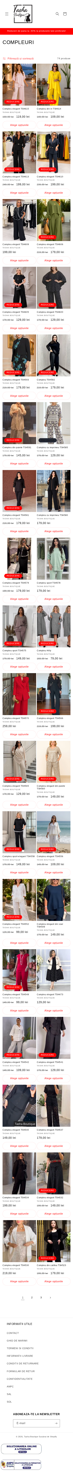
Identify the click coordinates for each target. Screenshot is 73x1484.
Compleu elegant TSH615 (16, 109)
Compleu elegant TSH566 (50, 718)
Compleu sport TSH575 (14, 650)
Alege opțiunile (19, 125)
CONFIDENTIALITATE (19, 1379)
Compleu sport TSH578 (49, 583)
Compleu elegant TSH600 (50, 312)
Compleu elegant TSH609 (16, 244)
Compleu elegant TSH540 (16, 1130)
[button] (7, 14)
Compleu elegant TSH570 (16, 718)
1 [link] (23, 1297)
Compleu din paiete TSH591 (17, 447)
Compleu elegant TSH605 (16, 312)
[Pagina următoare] (50, 1297)
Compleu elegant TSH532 (50, 1197)
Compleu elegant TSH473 (50, 994)
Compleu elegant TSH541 (50, 1062)
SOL (9, 1401)
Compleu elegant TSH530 (16, 1265)
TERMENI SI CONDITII (20, 1348)
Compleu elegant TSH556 (50, 856)
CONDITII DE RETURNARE (23, 1363)
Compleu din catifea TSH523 (51, 1265)
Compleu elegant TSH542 (16, 1062)
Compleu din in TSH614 (49, 109)
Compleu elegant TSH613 (16, 177)
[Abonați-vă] (56, 1423)
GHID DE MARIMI (17, 1340)
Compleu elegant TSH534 (16, 1197)
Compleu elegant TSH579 (16, 583)
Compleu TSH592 (46, 380)
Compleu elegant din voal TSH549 (50, 925)
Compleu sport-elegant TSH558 (19, 856)
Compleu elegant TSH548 (16, 994)
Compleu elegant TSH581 (16, 515)
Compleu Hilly (44, 650)
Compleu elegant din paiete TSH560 (51, 787)
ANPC (10, 1386)
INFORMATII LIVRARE (20, 1356)
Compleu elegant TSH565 (16, 786)
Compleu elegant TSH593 (16, 380)
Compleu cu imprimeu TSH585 (52, 447)
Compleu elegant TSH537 (50, 1130)
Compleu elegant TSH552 (16, 924)
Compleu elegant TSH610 (50, 177)
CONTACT (13, 1333)
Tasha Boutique (31, 1437)
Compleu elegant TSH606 (50, 244)
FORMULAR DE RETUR (21, 1371)
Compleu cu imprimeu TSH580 (52, 515)
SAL (9, 1394)
